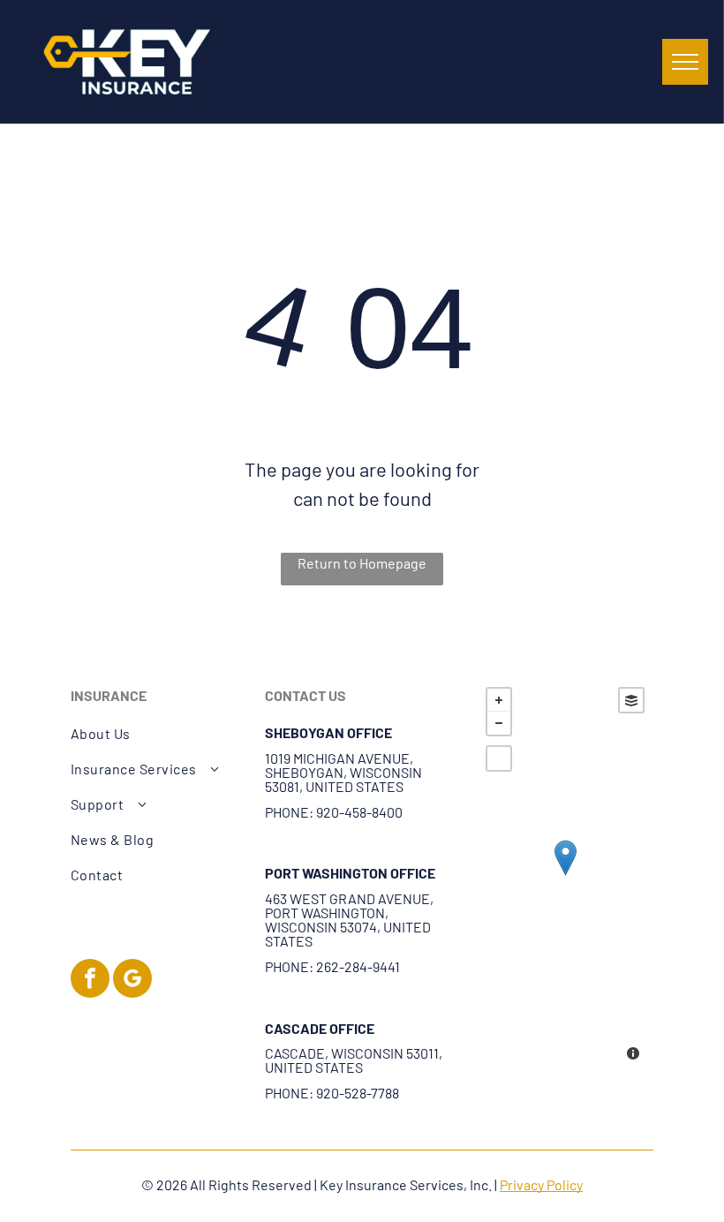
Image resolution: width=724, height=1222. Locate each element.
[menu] (685, 62)
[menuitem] (158, 733)
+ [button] (498, 700)
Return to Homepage (362, 562)
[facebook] (90, 980)
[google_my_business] (132, 980)
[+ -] (565, 876)
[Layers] (631, 700)
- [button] (498, 723)
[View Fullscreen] (498, 758)
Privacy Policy (541, 1184)
